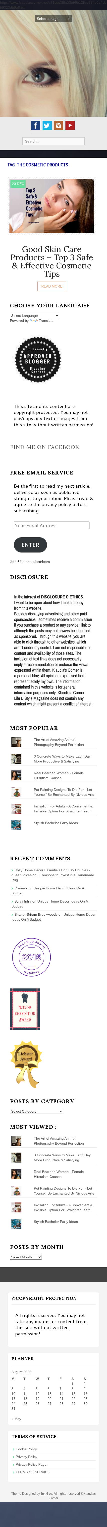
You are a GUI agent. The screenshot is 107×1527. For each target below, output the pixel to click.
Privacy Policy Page (31, 1464)
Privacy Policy (26, 1457)
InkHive (46, 1493)
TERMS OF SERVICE (33, 1472)
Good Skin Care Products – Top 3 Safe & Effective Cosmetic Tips (51, 261)
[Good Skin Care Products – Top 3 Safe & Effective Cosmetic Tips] (51, 205)
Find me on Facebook (44, 446)
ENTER (30, 544)
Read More (51, 286)
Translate (46, 321)
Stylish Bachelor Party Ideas (56, 823)
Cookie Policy (26, 1449)
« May (16, 1419)
